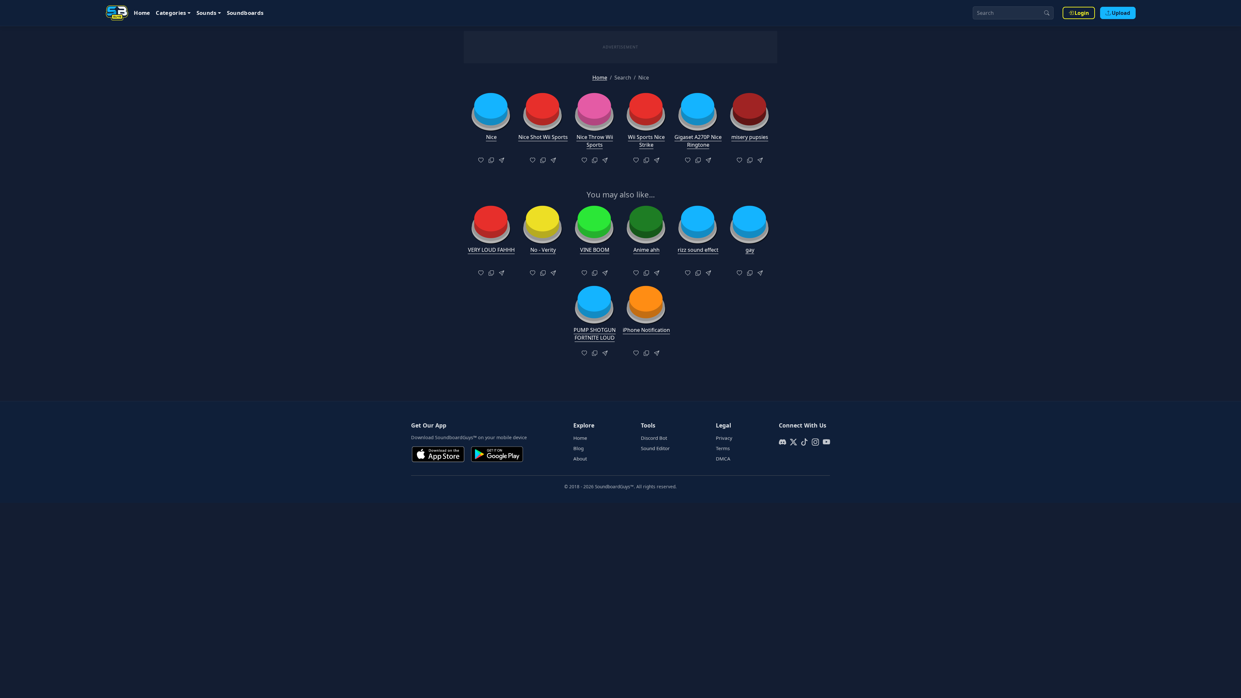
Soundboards (245, 12)
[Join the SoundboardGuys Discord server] (782, 442)
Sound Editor (655, 448)
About (580, 458)
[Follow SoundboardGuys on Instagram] (815, 442)
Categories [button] (171, 12)
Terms (723, 448)
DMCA (723, 458)
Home (142, 12)
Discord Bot (654, 438)
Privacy (724, 438)
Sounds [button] (206, 12)
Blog (578, 448)
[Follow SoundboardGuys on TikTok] (804, 442)
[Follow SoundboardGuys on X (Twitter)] (793, 442)
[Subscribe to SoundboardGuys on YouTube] (826, 442)
